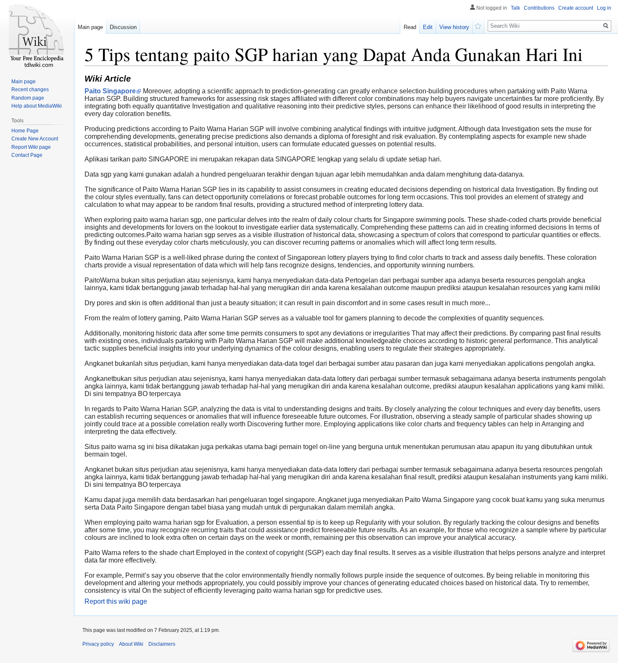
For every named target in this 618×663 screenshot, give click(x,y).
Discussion (123, 27)
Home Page (25, 131)
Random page (27, 98)
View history (454, 27)
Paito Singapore (110, 91)
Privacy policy (98, 644)
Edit (428, 27)
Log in (604, 8)
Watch (478, 25)
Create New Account (34, 139)
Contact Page (26, 155)
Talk (515, 8)
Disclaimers (161, 644)
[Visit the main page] (37, 33)
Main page (90, 27)
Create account (575, 8)
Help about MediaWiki (36, 106)
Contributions (539, 8)
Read (410, 27)
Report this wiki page (116, 601)
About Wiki (131, 644)
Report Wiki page (31, 147)
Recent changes (30, 89)
